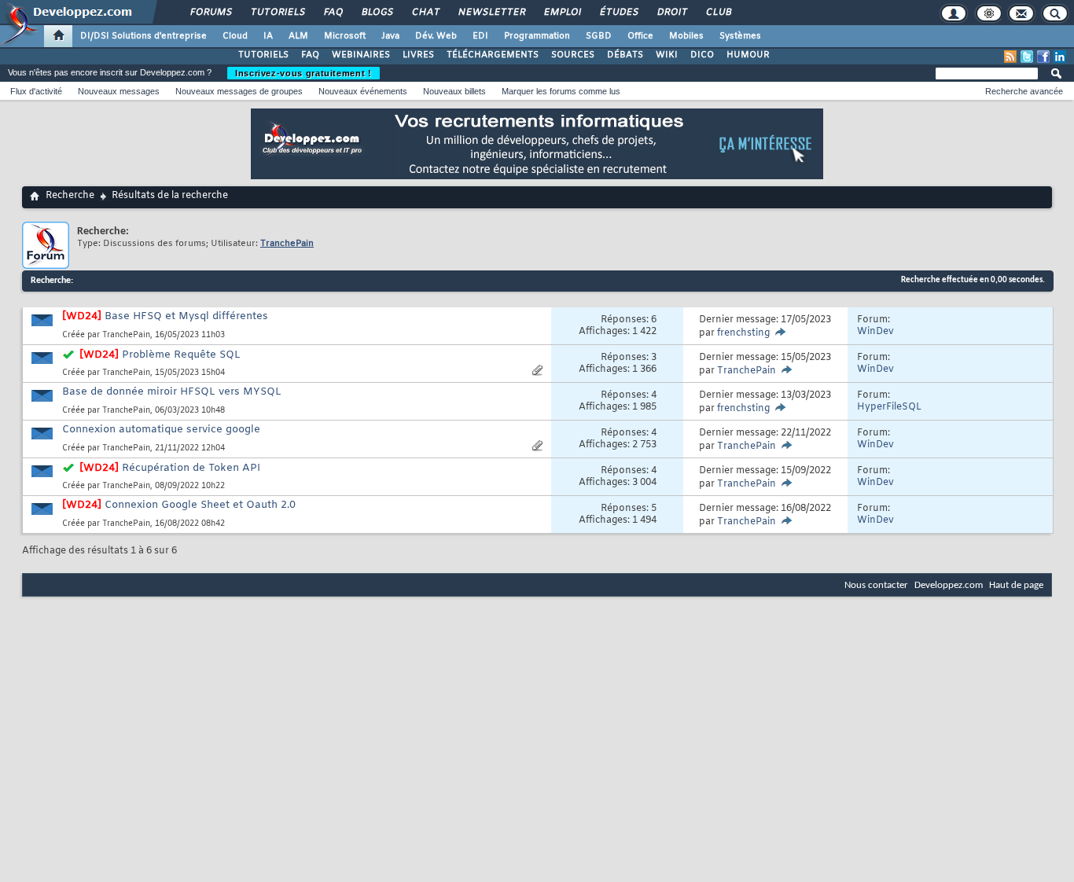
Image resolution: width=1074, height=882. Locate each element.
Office (640, 36)
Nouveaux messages (119, 91)
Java (390, 36)
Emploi (562, 12)
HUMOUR (748, 55)
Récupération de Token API (191, 468)
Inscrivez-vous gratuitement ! (303, 73)
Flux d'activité (36, 91)
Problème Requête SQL (181, 355)
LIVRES (418, 55)
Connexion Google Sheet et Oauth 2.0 (200, 505)
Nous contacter (876, 585)
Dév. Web (436, 36)
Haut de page (1016, 585)
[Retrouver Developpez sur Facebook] (1043, 56)
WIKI (667, 55)
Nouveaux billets (454, 91)
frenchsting (743, 333)
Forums (210, 12)
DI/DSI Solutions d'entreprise (143, 36)
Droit (671, 12)
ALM (298, 36)
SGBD (599, 36)
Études (618, 12)
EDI (480, 36)
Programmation (537, 36)
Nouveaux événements (362, 91)
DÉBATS (625, 55)
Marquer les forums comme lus (561, 91)
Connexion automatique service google (161, 429)
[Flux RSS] (1010, 56)
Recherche (70, 195)
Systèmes (740, 36)
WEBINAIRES (361, 55)
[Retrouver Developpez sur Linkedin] (1060, 56)
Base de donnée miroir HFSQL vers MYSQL (171, 392)
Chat (425, 12)
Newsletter (491, 12)
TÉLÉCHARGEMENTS (493, 55)
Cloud (235, 36)
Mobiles (686, 36)
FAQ (333, 12)
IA (268, 36)
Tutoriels (277, 12)
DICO (702, 55)
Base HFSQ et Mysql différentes (186, 316)
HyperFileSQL (889, 407)
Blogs (376, 12)
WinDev (875, 331)
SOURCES (572, 55)
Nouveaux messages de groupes (239, 91)
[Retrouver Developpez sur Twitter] (1027, 56)
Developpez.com (948, 585)
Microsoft (345, 36)
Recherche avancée (1024, 91)
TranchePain (126, 335)
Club (718, 12)
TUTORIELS (263, 55)
